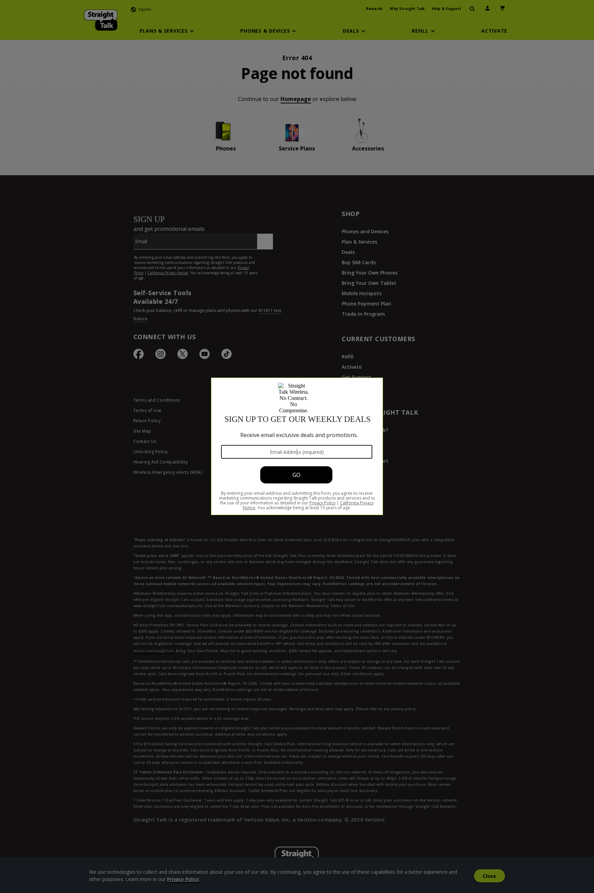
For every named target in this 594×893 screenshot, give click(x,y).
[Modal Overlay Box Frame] (297, 446)
